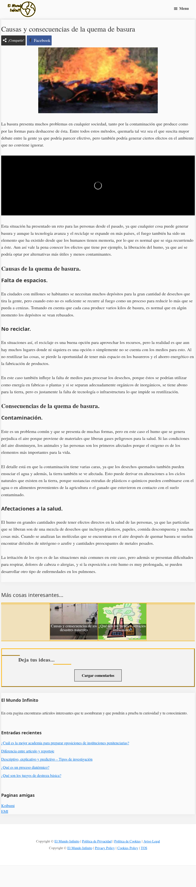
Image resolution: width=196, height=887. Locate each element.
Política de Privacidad (97, 841)
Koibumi (8, 805)
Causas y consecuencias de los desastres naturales (74, 628)
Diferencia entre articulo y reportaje (27, 750)
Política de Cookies (127, 841)
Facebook (42, 40)
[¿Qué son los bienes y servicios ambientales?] (122, 607)
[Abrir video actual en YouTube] (98, 185)
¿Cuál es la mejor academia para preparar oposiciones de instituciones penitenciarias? (65, 742)
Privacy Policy (105, 848)
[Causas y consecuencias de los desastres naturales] (74, 607)
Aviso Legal (151, 841)
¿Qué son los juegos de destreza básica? (31, 775)
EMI (4, 811)
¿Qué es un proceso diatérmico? (25, 767)
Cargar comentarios (98, 675)
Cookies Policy (127, 848)
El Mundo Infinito (66, 841)
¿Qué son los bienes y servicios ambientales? (122, 628)
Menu (184, 8)
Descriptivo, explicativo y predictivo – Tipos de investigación (47, 759)
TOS (144, 848)
